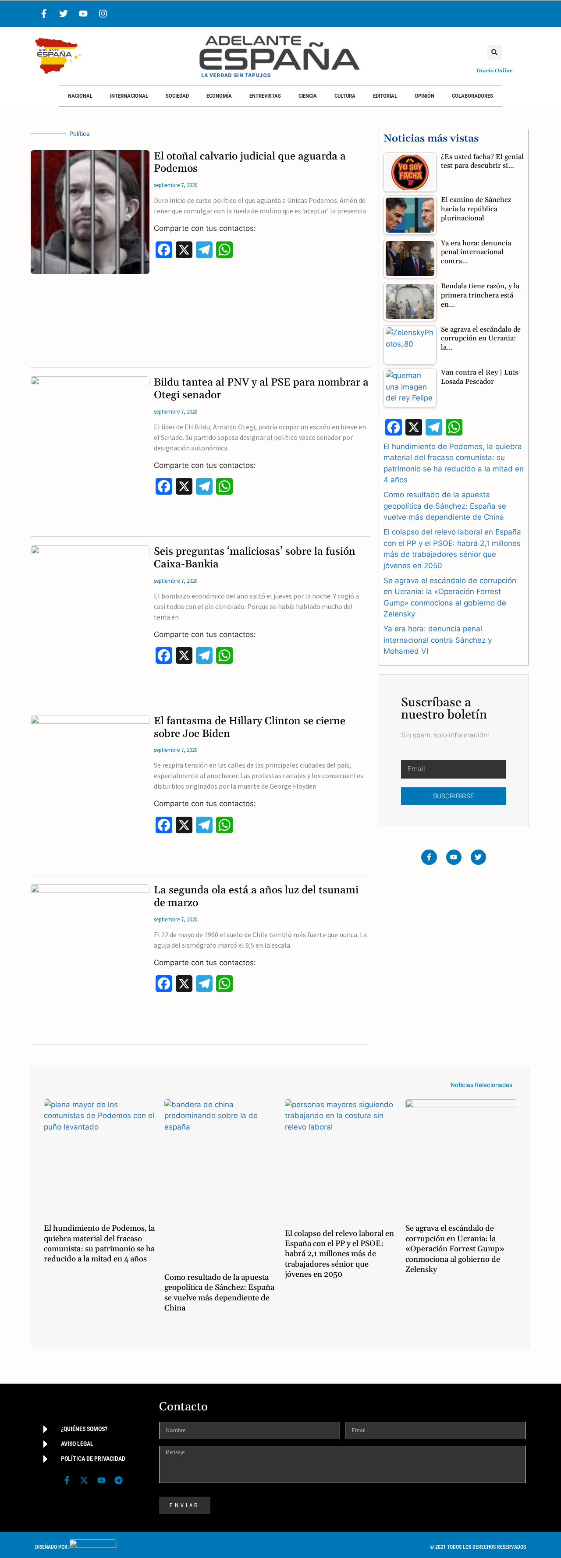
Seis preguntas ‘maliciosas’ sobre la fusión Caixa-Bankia (254, 558)
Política (79, 134)
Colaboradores (472, 95)
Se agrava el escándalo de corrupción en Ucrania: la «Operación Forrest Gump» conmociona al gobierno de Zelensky (454, 1249)
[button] (494, 52)
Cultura (344, 95)
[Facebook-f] (44, 13)
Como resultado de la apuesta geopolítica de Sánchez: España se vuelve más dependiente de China (444, 505)
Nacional (80, 95)
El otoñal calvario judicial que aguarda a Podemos (250, 163)
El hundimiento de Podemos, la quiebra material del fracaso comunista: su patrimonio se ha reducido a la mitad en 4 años (99, 1243)
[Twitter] (63, 13)
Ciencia (307, 95)
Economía (219, 95)
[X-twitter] (84, 1480)
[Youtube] (83, 13)
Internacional (129, 95)
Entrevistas (265, 95)
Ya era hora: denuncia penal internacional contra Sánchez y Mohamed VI (437, 639)
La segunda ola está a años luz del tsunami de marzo (256, 897)
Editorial (385, 95)
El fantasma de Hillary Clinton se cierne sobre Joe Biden (249, 727)
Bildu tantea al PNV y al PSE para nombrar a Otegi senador (261, 389)
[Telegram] (118, 1480)
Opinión (424, 95)
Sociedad (177, 95)
